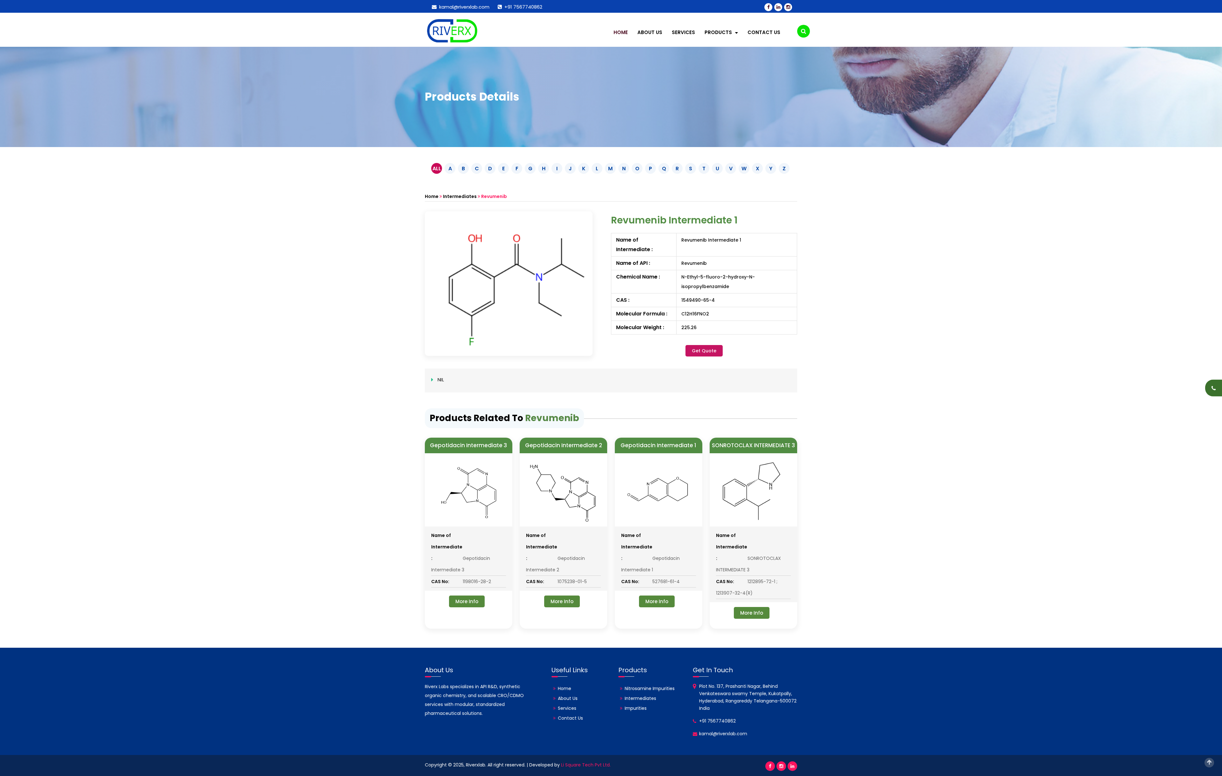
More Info (466, 601)
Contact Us (764, 32)
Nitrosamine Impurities (650, 688)
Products (719, 32)
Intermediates (460, 196)
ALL (436, 168)
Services (683, 32)
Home (621, 32)
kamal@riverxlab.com (463, 7)
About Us (649, 32)
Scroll (1209, 762)
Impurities (636, 708)
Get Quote (704, 351)
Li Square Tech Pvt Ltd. (586, 765)
